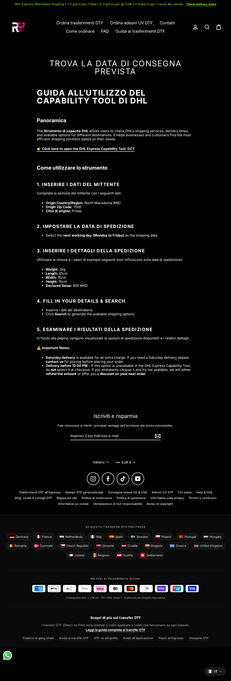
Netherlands (74, 536)
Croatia (132, 546)
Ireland (79, 555)
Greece (181, 546)
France (47, 536)
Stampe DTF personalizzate (84, 492)
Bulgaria (156, 546)
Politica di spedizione (131, 498)
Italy (99, 536)
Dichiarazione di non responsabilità (117, 504)
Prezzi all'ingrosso (171, 638)
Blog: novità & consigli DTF (33, 498)
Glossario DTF (199, 638)
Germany (22, 536)
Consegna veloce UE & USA (127, 492)
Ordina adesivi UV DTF (131, 22)
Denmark (46, 546)
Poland (166, 536)
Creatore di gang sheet (38, 638)
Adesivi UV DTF (162, 492)
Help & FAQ (204, 492)
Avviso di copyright (159, 504)
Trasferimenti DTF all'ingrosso (40, 492)
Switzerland (154, 555)
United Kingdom (211, 546)
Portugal (190, 536)
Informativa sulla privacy (167, 498)
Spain (119, 536)
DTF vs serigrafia (106, 638)
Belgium (103, 555)
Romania (20, 546)
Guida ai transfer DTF (74, 638)
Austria (128, 555)
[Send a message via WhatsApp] (7, 655)
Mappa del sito (67, 498)
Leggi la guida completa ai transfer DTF (115, 630)
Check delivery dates (202, 4)
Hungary (216, 536)
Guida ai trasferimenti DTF (140, 31)
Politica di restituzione (97, 498)
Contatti (167, 22)
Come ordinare (80, 31)
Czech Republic (77, 546)
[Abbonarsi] (157, 436)
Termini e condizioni (202, 498)
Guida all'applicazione (138, 638)
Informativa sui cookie (73, 504)
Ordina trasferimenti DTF (79, 22)
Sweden (142, 536)
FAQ (105, 31)
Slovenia (108, 546)
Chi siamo (185, 492)
